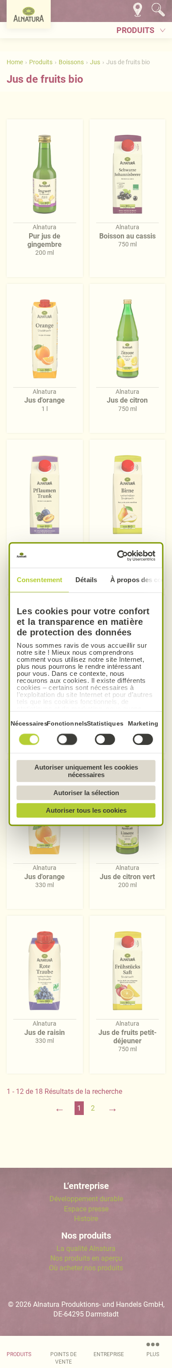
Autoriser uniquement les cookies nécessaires (86, 770)
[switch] (67, 739)
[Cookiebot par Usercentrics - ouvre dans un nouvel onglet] (119, 555)
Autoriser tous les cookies (86, 810)
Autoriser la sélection (86, 792)
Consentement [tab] (39, 579)
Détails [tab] (86, 579)
